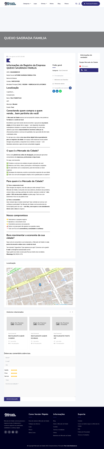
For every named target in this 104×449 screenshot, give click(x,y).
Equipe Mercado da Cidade (88, 62)
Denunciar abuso (60, 83)
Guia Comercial (63, 70)
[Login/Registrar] (79, 3)
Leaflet (56, 304)
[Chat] (76, 3)
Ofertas (43, 3)
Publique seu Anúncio (34, 424)
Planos (67, 3)
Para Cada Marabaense (70, 446)
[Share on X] (53, 91)
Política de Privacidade (84, 432)
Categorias (26, 3)
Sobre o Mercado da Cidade (60, 424)
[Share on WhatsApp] (60, 91)
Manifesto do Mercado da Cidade (62, 435)
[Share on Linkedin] (57, 91)
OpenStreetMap (63, 304)
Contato (55, 427)
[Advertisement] (52, 19)
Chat (85, 70)
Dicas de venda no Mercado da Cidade (39, 421)
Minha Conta (32, 432)
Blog (59, 3)
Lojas (35, 3)
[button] (40, 284)
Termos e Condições (58, 429)
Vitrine (52, 3)
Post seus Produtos (92, 3)
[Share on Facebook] (70, 88)
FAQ (79, 429)
